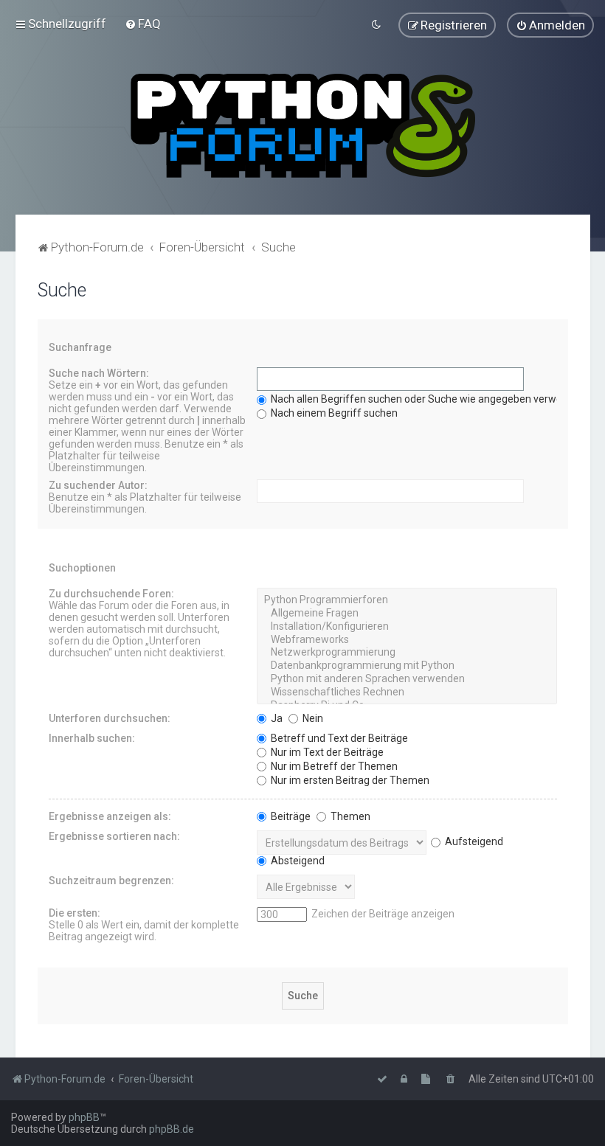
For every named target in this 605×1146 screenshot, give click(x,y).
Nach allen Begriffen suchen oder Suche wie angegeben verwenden (427, 399)
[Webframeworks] (407, 640)
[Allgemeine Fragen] (407, 613)
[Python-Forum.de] (303, 126)
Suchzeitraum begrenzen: (111, 880)
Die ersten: (74, 913)
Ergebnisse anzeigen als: (110, 816)
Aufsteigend (473, 841)
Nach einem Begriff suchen (333, 413)
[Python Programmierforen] (407, 600)
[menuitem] (143, 24)
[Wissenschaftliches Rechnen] (407, 692)
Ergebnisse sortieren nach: (114, 836)
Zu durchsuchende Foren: (111, 594)
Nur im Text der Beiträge (326, 752)
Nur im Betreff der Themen (333, 766)
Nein (311, 718)
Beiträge (290, 816)
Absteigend (297, 861)
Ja (276, 718)
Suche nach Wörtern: (99, 373)
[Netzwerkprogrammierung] (407, 652)
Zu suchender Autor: (98, 485)
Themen (349, 816)
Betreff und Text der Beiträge (338, 738)
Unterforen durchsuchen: (109, 718)
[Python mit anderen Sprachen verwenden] (407, 679)
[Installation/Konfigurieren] (407, 626)
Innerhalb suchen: (92, 738)
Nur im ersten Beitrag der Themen (349, 780)
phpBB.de (171, 1129)
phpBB (84, 1117)
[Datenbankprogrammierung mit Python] (407, 666)
